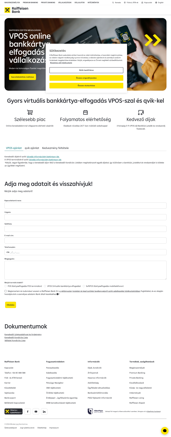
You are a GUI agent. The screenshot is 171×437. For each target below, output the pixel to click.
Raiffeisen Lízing (136, 398)
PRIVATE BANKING (48, 2)
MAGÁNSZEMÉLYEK (12, 2)
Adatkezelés (51, 372)
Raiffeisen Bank (12, 361)
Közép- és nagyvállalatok (140, 388)
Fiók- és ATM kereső (13, 378)
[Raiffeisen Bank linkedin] (44, 411)
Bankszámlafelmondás (98, 393)
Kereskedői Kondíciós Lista (16, 337)
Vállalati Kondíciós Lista (15, 340)
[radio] (6, 286)
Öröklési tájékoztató (55, 393)
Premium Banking (137, 372)
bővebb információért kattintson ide (45, 159)
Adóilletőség (93, 383)
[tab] (14, 148)
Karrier (8, 383)
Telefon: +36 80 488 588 (15, 372)
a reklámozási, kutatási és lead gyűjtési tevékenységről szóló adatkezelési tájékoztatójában (99, 291)
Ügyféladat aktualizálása (99, 388)
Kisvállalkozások (136, 383)
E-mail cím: (9, 235)
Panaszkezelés (52, 367)
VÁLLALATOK (79, 2)
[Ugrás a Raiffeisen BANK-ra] (16, 10)
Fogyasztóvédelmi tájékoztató (59, 378)
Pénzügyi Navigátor (54, 383)
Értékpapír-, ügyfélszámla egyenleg (61, 398)
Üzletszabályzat (11, 428)
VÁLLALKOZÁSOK (64, 2)
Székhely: (8, 224)
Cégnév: (8, 212)
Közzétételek (10, 388)
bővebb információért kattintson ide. (43, 156)
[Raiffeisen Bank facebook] (28, 411)
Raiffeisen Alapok (137, 403)
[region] (86, 68)
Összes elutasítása (86, 85)
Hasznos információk (97, 378)
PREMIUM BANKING (30, 2)
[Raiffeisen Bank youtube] (36, 411)
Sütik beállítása (86, 70)
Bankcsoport (10, 398)
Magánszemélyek (137, 367)
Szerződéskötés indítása (22, 77)
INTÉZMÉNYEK (93, 2)
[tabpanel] (85, 161)
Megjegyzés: (10, 259)
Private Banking (136, 378)
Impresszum (54, 428)
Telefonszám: (10, 247)
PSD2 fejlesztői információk (100, 398)
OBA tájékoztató (53, 388)
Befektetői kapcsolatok (15, 403)
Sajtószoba (9, 393)
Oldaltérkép (41, 428)
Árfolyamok (93, 372)
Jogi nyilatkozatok (27, 428)
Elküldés (10, 305)
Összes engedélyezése (86, 78)
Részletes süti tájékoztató (61, 63)
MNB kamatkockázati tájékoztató (61, 403)
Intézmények (135, 393)
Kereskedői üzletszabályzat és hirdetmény (23, 334)
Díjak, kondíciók (95, 367)
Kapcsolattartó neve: (13, 201)
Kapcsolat (9, 367)
